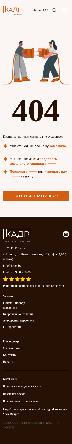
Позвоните (18, 171)
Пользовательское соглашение (21, 401)
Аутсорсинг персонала (18, 320)
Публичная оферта (14, 393)
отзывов (35, 285)
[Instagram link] (66, 236)
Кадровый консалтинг (18, 314)
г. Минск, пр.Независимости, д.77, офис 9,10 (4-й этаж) (35, 257)
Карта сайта (10, 378)
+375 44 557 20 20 (37, 10)
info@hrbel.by (12, 265)
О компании (11, 348)
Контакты (9, 355)
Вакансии (9, 361)
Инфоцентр (11, 341)
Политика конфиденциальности (22, 386)
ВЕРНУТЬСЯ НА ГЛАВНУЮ (36, 196)
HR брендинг (12, 326)
